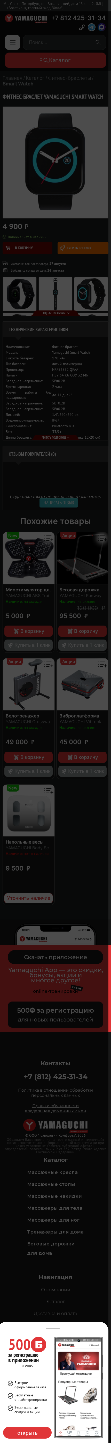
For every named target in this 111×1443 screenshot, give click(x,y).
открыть (27, 1432)
